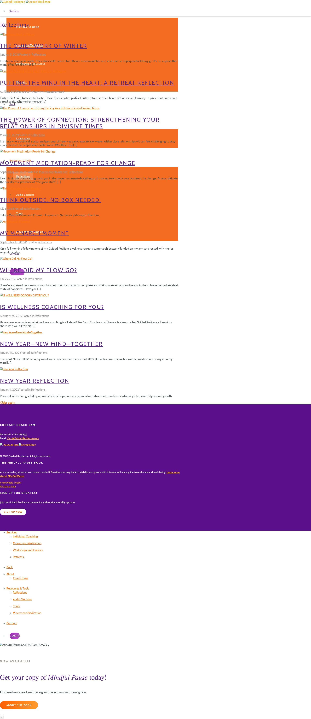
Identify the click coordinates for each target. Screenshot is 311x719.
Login (15, 636)
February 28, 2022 (11, 316)
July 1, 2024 (7, 209)
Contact (11, 623)
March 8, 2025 (9, 135)
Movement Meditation (53, 172)
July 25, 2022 (8, 279)
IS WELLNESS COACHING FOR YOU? (52, 307)
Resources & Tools (17, 588)
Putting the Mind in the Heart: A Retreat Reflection (87, 82)
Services (14, 11)
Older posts (7, 402)
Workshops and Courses (28, 550)
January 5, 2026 (9, 54)
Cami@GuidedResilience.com (23, 438)
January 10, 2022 (10, 352)
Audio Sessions (25, 194)
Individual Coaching (25, 536)
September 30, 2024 (13, 172)
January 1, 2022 (9, 389)
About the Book (19, 705)
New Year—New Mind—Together (51, 344)
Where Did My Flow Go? (38, 270)
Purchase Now (8, 486)
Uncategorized (54, 91)
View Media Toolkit (10, 482)
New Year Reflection (34, 380)
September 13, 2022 (12, 242)
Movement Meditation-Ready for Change (67, 163)
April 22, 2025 (8, 91)
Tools (19, 213)
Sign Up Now (13, 511)
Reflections (23, 176)
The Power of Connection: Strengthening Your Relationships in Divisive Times (80, 123)
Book (12, 104)
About (10, 574)
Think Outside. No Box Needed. (50, 200)
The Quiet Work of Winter (43, 45)
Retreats (18, 557)
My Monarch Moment (34, 233)
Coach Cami (23, 138)
